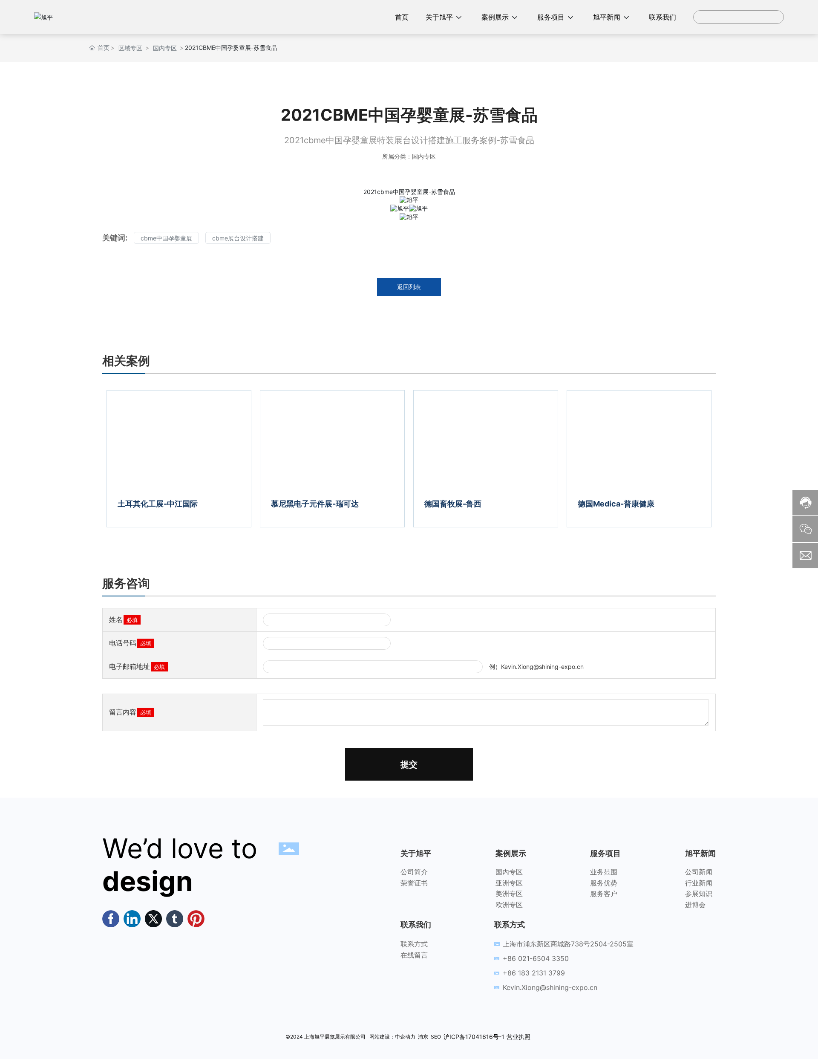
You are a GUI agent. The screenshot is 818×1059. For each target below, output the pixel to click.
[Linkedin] (132, 918)
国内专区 (165, 48)
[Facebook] (110, 918)
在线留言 (414, 955)
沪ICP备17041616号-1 (474, 1036)
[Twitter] (153, 918)
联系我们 (415, 924)
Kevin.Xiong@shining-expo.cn (550, 987)
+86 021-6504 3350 (536, 958)
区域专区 (130, 48)
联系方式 (414, 944)
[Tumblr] (174, 918)
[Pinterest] (195, 918)
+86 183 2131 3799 (534, 973)
